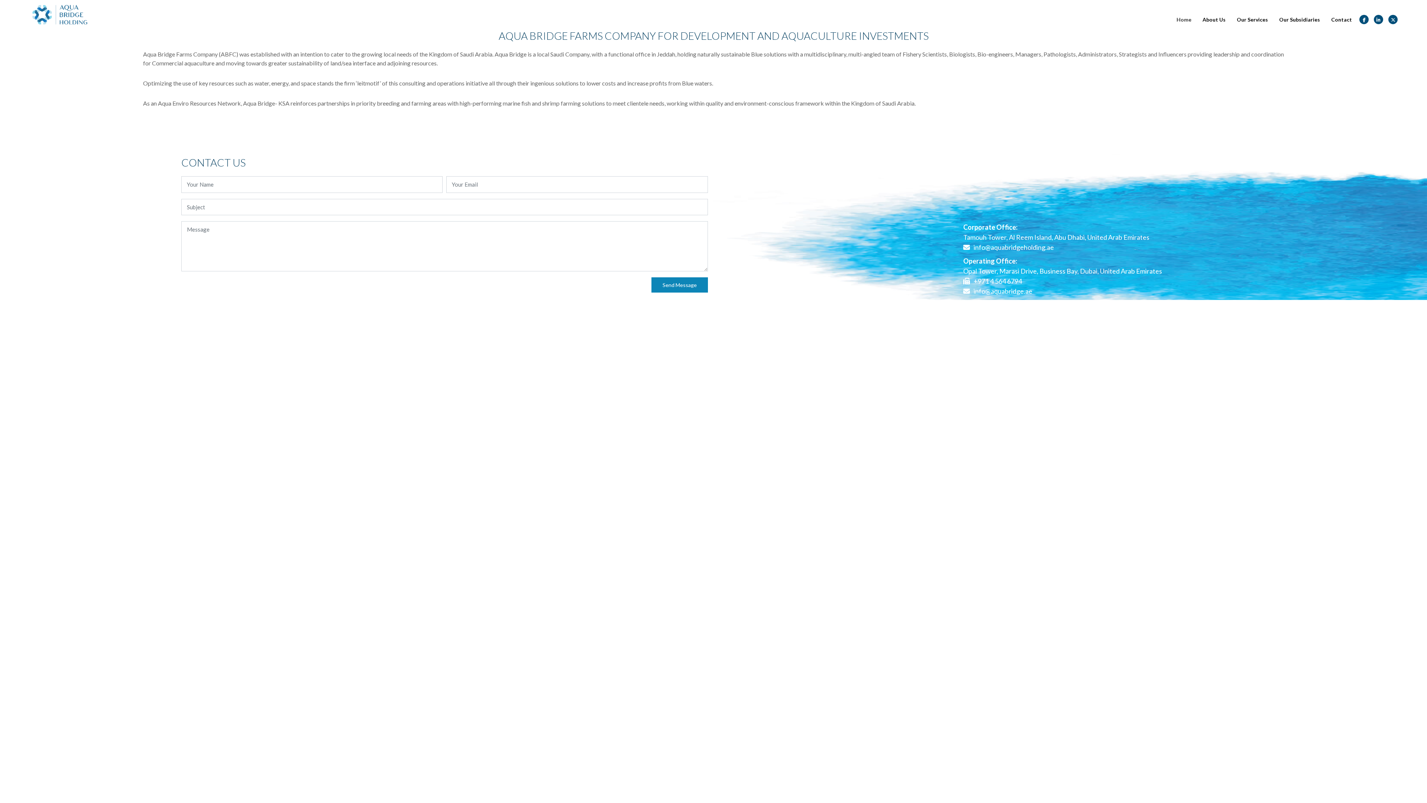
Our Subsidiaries (1299, 19)
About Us (1214, 19)
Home (1184, 19)
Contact (1341, 19)
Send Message (680, 285)
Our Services (1252, 19)
